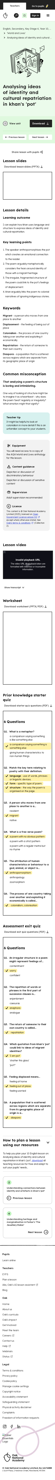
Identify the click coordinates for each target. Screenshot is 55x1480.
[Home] (5, 15)
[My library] (24, 15)
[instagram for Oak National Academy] (4, 1426)
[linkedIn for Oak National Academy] (18, 1426)
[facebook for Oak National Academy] (11, 1426)
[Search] (16, 15)
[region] (27, 185)
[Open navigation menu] (48, 15)
